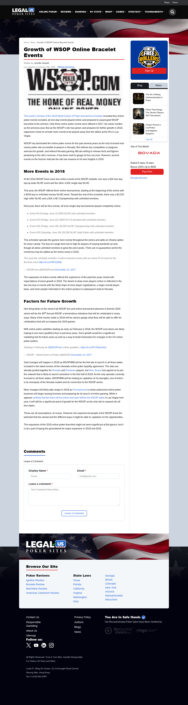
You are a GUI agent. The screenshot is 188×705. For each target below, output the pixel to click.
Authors (78, 622)
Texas (76, 580)
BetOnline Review (36, 588)
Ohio (76, 601)
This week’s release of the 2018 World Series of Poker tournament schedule (63, 116)
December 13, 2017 (81, 355)
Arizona (109, 591)
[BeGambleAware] (124, 630)
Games (120, 11)
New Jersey (95, 370)
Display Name (38, 470)
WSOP (108, 11)
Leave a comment (41, 484)
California (78, 588)
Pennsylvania (80, 389)
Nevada (56, 370)
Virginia (77, 593)
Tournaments (154, 11)
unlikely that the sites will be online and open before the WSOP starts (68, 397)
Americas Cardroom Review (42, 593)
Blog (139, 85)
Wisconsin (111, 599)
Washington (80, 597)
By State (95, 11)
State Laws (82, 575)
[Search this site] (172, 12)
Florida (77, 584)
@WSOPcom (55, 347)
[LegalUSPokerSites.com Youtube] (36, 645)
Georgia (110, 575)
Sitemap (31, 635)
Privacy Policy (82, 617)
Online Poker (48, 11)
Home (26, 42)
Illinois (109, 579)
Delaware (71, 370)
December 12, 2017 (65, 269)
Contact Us (32, 617)
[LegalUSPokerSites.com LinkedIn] (43, 645)
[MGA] (146, 631)
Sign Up (149, 70)
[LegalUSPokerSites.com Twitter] (28, 645)
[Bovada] (149, 153)
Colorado (110, 583)
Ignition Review (35, 580)
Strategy (134, 11)
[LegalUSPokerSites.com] (21, 14)
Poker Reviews (38, 575)
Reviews (66, 11)
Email (81, 470)
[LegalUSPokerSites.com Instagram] (51, 645)
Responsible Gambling (33, 624)
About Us (31, 630)
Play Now (147, 171)
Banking (80, 11)
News (175, 2)
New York (110, 587)
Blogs (166, 2)
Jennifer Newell (41, 63)
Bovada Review (139, 178)
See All (149, 139)
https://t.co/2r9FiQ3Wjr (50, 262)
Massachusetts (114, 595)
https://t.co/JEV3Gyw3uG (93, 347)
